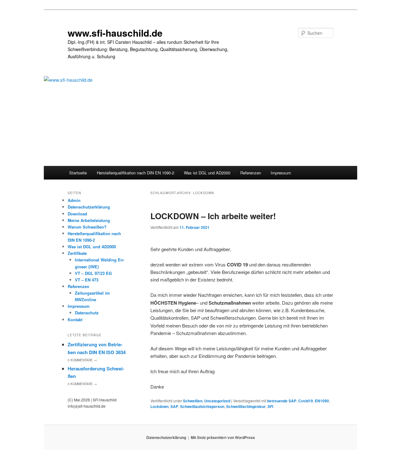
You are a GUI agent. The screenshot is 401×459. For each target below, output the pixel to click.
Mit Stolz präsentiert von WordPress (223, 437)
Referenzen (250, 173)
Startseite (78, 173)
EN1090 (322, 401)
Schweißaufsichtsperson (202, 406)
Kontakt (75, 319)
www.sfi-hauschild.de (115, 32)
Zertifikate (77, 253)
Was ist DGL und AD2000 (207, 173)
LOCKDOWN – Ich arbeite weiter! (213, 216)
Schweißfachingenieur (246, 406)
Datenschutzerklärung (89, 207)
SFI (270, 406)
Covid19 (305, 401)
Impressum (281, 173)
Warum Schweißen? (87, 227)
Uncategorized (217, 401)
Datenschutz (87, 313)
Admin (74, 200)
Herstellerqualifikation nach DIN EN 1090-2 (135, 173)
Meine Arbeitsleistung (89, 220)
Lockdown (159, 406)
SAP (174, 406)
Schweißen (192, 401)
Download (77, 214)
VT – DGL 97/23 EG (93, 273)
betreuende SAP (281, 401)
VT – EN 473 (86, 280)
